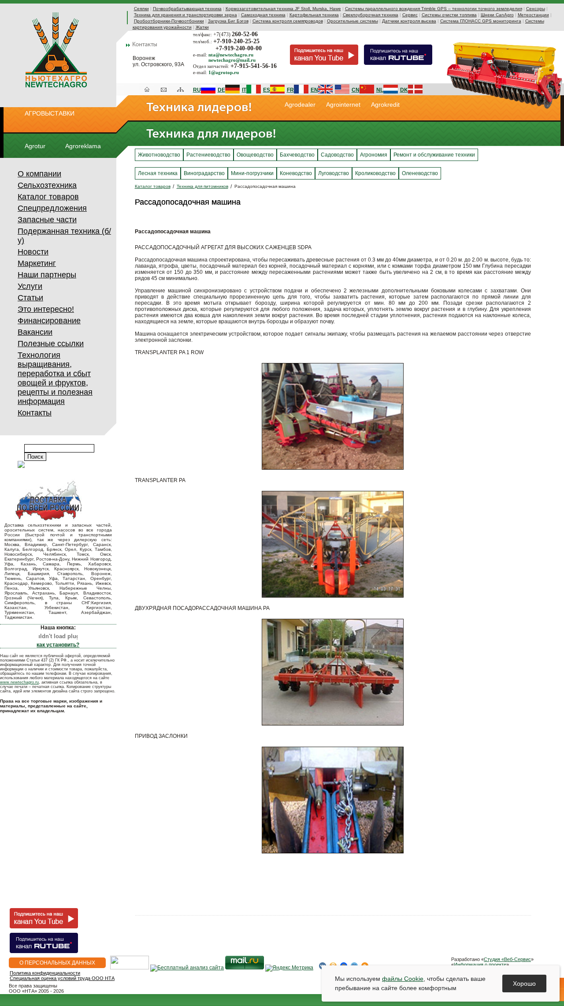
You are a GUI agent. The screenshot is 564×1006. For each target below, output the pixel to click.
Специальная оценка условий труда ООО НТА (62, 978)
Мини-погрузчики (252, 173)
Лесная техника (158, 173)
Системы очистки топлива (449, 14)
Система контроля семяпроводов (287, 21)
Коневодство (296, 173)
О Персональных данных (57, 963)
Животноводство (159, 155)
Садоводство (337, 155)
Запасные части (47, 219)
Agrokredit (385, 104)
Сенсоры (535, 8)
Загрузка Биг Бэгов (228, 21)
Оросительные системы (352, 21)
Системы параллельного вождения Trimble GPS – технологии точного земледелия (433, 8)
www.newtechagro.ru (19, 682)
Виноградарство (204, 173)
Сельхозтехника (47, 185)
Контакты (35, 412)
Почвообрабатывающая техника (187, 8)
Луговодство (333, 173)
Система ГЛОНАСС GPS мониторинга (480, 21)
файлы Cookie (402, 978)
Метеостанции (533, 14)
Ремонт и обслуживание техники (434, 155)
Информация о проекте (480, 964)
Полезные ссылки (51, 343)
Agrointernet (343, 104)
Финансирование (49, 320)
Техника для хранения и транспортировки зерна (185, 14)
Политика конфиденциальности (45, 973)
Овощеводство (255, 155)
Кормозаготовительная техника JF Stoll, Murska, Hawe (283, 8)
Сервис (410, 14)
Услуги (30, 286)
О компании (39, 173)
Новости (33, 251)
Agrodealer (300, 104)
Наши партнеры (47, 274)
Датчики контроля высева (409, 21)
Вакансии (35, 332)
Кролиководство (375, 173)
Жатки (202, 27)
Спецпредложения (52, 208)
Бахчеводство (297, 155)
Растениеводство (208, 155)
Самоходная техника (263, 14)
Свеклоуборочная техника (370, 14)
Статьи (30, 297)
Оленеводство (420, 173)
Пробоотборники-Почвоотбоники (169, 21)
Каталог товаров (48, 196)
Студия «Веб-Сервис (507, 959)
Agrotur (35, 146)
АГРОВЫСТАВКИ (49, 113)
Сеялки (141, 8)
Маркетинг (37, 263)
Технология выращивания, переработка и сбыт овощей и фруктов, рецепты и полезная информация (55, 378)
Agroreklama (83, 146)
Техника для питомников (202, 186)
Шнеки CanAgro (497, 14)
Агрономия (373, 155)
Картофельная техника (314, 14)
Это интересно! (46, 309)
